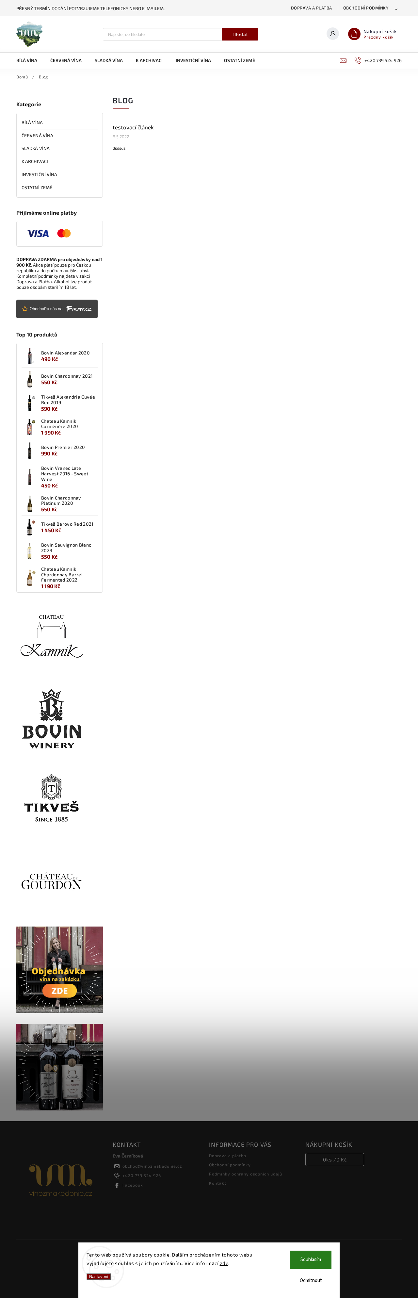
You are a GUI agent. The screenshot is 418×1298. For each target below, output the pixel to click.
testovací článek (133, 127)
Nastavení (98, 1276)
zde (224, 1263)
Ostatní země (37, 187)
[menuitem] (30, 60)
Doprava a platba (311, 7)
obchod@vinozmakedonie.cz (152, 1166)
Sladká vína (36, 148)
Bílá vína (32, 122)
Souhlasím (310, 1259)
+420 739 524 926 (141, 1175)
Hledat (240, 34)
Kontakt (217, 1183)
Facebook (132, 1185)
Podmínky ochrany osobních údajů (245, 1173)
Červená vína (37, 135)
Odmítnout (311, 1280)
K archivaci (35, 161)
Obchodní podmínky (366, 7)
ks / (335, 1159)
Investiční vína (39, 174)
